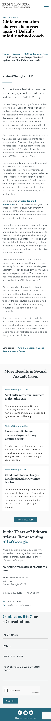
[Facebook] (20, 712)
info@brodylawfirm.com (19, 605)
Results (16, 54)
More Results (25, 520)
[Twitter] (31, 712)
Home (5, 54)
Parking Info (32, 593)
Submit (10, 701)
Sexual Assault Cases (13, 351)
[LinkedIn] (25, 712)
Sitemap (18, 718)
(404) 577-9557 (15, 601)
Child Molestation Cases (36, 54)
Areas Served (30, 718)
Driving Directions (12, 593)
